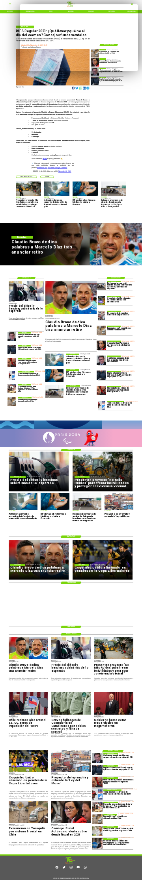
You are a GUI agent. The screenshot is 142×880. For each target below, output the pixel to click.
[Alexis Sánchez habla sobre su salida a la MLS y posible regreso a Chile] (97, 831)
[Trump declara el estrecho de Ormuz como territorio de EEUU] (101, 405)
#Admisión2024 (42, 168)
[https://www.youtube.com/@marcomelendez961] (78, 868)
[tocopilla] (101, 330)
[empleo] (95, 81)
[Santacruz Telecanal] (10, 5)
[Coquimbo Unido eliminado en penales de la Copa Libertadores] (101, 300)
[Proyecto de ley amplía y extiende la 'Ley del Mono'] (101, 315)
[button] (26, 177)
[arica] (101, 285)
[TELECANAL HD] (70, 864)
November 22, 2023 (64, 171)
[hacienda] (101, 390)
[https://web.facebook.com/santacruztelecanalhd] (57, 868)
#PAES (45, 158)
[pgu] (97, 843)
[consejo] (101, 345)
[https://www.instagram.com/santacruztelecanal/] (71, 868)
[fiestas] (12, 388)
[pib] (95, 72)
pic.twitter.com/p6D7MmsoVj (57, 168)
